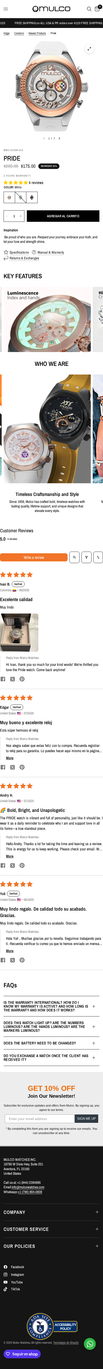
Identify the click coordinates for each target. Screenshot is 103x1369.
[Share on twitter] (12, 680)
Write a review (34, 557)
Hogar (7, 33)
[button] (16, 182)
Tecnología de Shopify (66, 1343)
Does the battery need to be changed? (40, 1043)
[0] (96, 9)
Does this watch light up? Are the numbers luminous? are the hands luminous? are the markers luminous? (44, 1026)
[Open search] (74, 557)
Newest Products (37, 33)
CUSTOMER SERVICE (26, 1229)
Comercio (19, 33)
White (9, 197)
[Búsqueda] (89, 9)
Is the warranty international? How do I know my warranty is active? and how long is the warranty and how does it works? (46, 1006)
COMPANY (14, 1212)
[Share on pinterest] (22, 679)
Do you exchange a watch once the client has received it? (46, 1057)
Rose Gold (32, 197)
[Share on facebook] (3, 679)
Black (20, 197)
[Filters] (86, 557)
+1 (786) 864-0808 (30, 1191)
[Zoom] (89, 48)
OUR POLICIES (19, 1246)
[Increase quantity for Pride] (20, 216)
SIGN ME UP (86, 1118)
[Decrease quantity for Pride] (7, 216)
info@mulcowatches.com (28, 1187)
